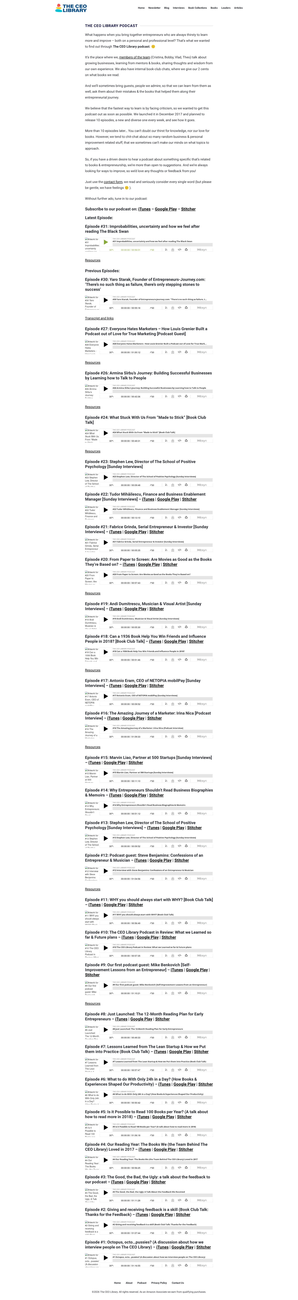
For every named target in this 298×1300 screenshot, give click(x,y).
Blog (166, 7)
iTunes (144, 209)
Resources (92, 260)
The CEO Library (71, 8)
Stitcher (188, 209)
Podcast (141, 1282)
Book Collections (197, 7)
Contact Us (178, 1282)
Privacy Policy (159, 1282)
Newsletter (154, 7)
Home (141, 7)
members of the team (134, 57)
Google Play (166, 209)
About (129, 1282)
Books (214, 7)
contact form (113, 182)
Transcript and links (99, 318)
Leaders (225, 7)
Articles (238, 7)
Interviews (179, 7)
